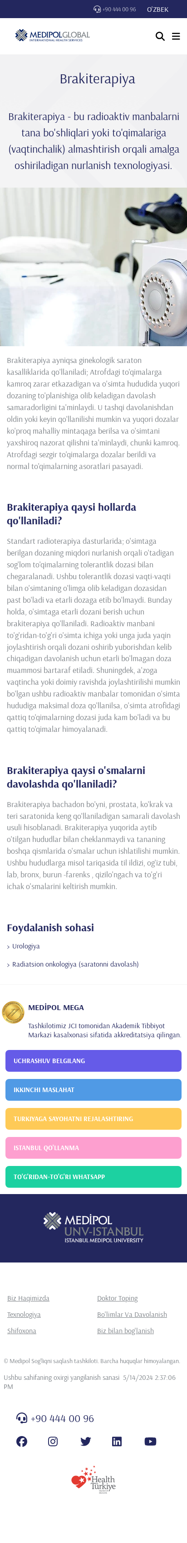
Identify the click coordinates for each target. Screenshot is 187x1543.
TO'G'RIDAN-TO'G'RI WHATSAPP (59, 1176)
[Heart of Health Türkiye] (93, 1479)
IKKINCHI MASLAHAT (44, 1089)
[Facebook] (21, 1441)
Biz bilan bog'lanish (125, 1330)
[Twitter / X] (85, 1441)
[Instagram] (53, 1441)
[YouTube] (150, 1441)
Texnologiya (24, 1314)
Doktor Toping (117, 1297)
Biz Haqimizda (28, 1297)
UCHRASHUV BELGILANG (49, 1060)
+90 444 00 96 (119, 9)
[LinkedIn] (117, 1441)
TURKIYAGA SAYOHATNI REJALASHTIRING (73, 1118)
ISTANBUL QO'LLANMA (46, 1147)
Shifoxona (21, 1330)
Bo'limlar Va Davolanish (132, 1314)
